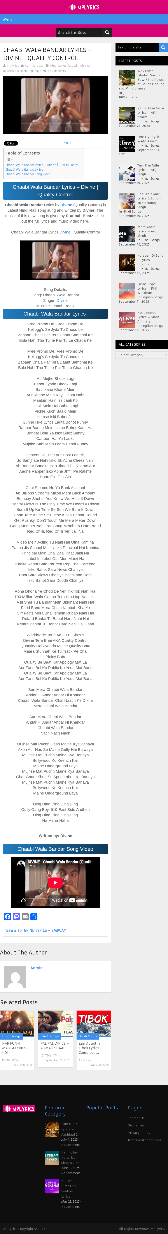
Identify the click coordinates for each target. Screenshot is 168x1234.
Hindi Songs (58, 65)
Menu (7, 19)
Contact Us (136, 1118)
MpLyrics (10, 1229)
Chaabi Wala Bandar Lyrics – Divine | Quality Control (43, 165)
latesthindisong (79, 65)
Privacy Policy (139, 1133)
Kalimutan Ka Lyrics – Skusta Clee (70, 1157)
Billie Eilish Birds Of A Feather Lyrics (70, 1188)
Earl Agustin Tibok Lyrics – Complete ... (91, 1048)
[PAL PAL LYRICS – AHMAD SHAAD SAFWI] (55, 1024)
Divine (64, 232)
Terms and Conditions (144, 1140)
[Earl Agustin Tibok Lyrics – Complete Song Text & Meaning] (94, 1024)
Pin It (67, 143)
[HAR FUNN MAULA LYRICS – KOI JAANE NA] (17, 1024)
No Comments (56, 70)
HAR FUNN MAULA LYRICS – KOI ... (16, 1048)
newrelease (11, 70)
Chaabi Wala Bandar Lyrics (25, 169)
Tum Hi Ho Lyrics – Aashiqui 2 (69, 1129)
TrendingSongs (31, 70)
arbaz (87, 1059)
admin (37, 968)
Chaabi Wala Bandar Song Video (28, 174)
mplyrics (13, 65)
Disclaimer (136, 1125)
